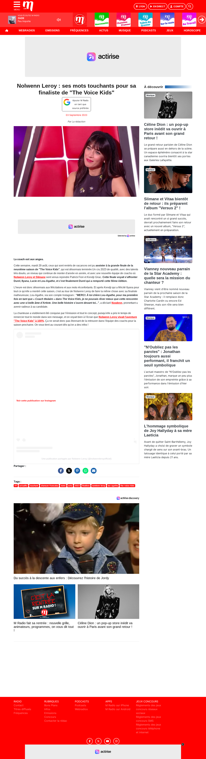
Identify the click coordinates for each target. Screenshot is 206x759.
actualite (23, 485)
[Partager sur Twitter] (68, 472)
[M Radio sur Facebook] (90, 741)
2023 (77, 485)
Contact (18, 705)
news (63, 485)
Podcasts (148, 30)
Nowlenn (117, 302)
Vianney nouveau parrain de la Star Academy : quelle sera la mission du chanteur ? (167, 276)
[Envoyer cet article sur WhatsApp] (84, 472)
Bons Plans (50, 705)
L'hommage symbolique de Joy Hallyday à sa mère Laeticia (168, 430)
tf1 (15, 485)
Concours (50, 716)
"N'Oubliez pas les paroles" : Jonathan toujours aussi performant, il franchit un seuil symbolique (167, 356)
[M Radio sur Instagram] (116, 741)
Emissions (52, 30)
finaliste (86, 485)
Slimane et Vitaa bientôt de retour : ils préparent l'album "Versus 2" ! (166, 203)
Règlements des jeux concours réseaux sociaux (148, 709)
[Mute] (58, 19)
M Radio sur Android (117, 709)
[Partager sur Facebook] (60, 472)
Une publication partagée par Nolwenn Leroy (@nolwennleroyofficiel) (77, 458)
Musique (125, 30)
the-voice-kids (127, 485)
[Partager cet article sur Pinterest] (76, 472)
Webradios (27, 30)
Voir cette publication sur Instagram (36, 400)
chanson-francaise (49, 485)
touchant (34, 485)
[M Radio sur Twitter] (98, 741)
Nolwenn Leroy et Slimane (30, 277)
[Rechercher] (189, 6)
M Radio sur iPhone (117, 705)
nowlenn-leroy (98, 485)
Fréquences (79, 30)
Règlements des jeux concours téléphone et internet (148, 728)
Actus (103, 30)
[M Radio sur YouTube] (107, 741)
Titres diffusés (22, 709)
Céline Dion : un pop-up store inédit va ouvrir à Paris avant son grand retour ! (166, 131)
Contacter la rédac (55, 720)
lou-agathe (113, 485)
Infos (47, 709)
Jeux (169, 30)
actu (70, 485)
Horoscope (192, 30)
